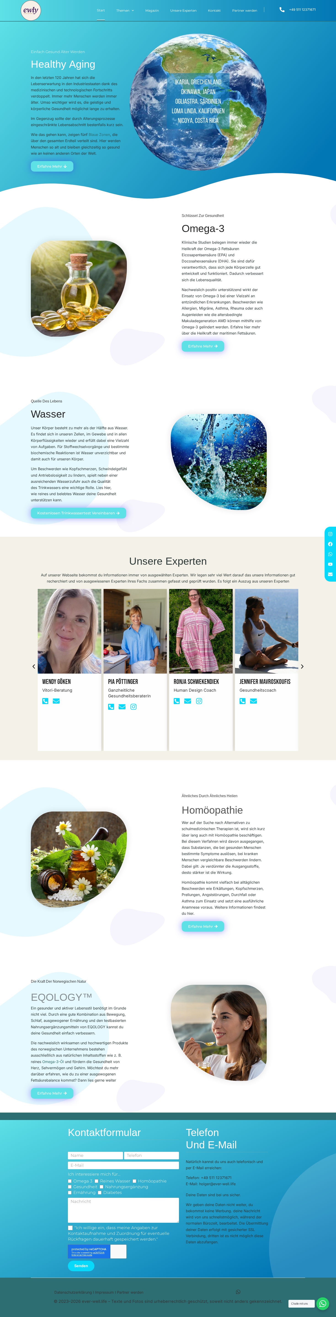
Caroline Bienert (258, 682)
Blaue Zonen (99, 134)
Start (101, 10)
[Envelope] (330, 574)
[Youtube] (330, 564)
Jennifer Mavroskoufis (199, 682)
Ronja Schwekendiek (130, 682)
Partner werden (244, 10)
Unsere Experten (183, 10)
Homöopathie (152, 1181)
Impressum (104, 1292)
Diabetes (112, 1192)
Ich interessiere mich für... (94, 1174)
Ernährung (84, 1192)
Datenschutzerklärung (73, 1292)
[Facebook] (330, 544)
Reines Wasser (115, 1181)
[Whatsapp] (330, 554)
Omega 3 (82, 1181)
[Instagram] (330, 534)
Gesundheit (85, 1186)
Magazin (152, 10)
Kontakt (214, 10)
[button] (34, 666)
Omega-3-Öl (53, 1061)
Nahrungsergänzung (126, 1186)
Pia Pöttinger (57, 682)
